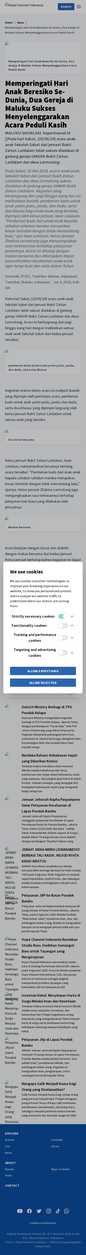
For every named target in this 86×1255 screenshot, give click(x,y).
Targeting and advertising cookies (35, 652)
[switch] (63, 616)
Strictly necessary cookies (33, 616)
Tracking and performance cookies (35, 637)
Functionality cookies (29, 625)
